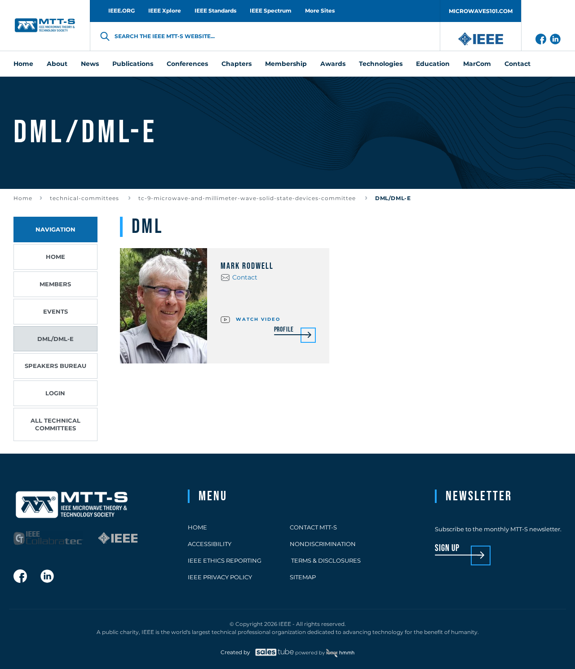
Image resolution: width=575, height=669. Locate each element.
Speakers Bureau (55, 365)
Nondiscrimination (323, 543)
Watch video (257, 319)
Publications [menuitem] (132, 64)
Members (55, 284)
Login (55, 393)
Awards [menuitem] (332, 64)
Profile (284, 330)
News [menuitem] (90, 64)
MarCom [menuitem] (477, 64)
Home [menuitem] (23, 64)
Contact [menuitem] (517, 64)
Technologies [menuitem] (380, 64)
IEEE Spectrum (271, 10)
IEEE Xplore (164, 10)
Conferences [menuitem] (187, 64)
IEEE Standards (215, 10)
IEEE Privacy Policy (220, 577)
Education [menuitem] (433, 64)
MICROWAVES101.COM (481, 11)
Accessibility (209, 543)
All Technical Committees (55, 424)
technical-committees (85, 198)
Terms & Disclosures (325, 560)
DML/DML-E (55, 338)
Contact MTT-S (313, 527)
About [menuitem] (57, 64)
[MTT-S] (44, 25)
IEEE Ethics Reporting (224, 560)
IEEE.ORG (121, 10)
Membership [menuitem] (286, 64)
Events (55, 311)
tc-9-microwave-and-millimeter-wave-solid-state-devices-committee (248, 198)
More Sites (320, 10)
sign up (447, 548)
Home (22, 198)
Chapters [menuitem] (236, 64)
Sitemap (303, 577)
